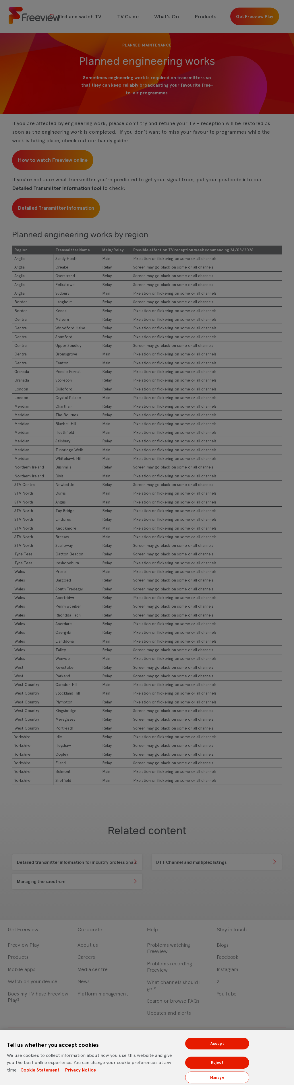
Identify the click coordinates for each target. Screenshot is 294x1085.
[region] (147, 1057)
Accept (217, 1043)
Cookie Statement (39, 1070)
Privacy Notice (80, 1070)
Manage (217, 1077)
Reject (217, 1062)
